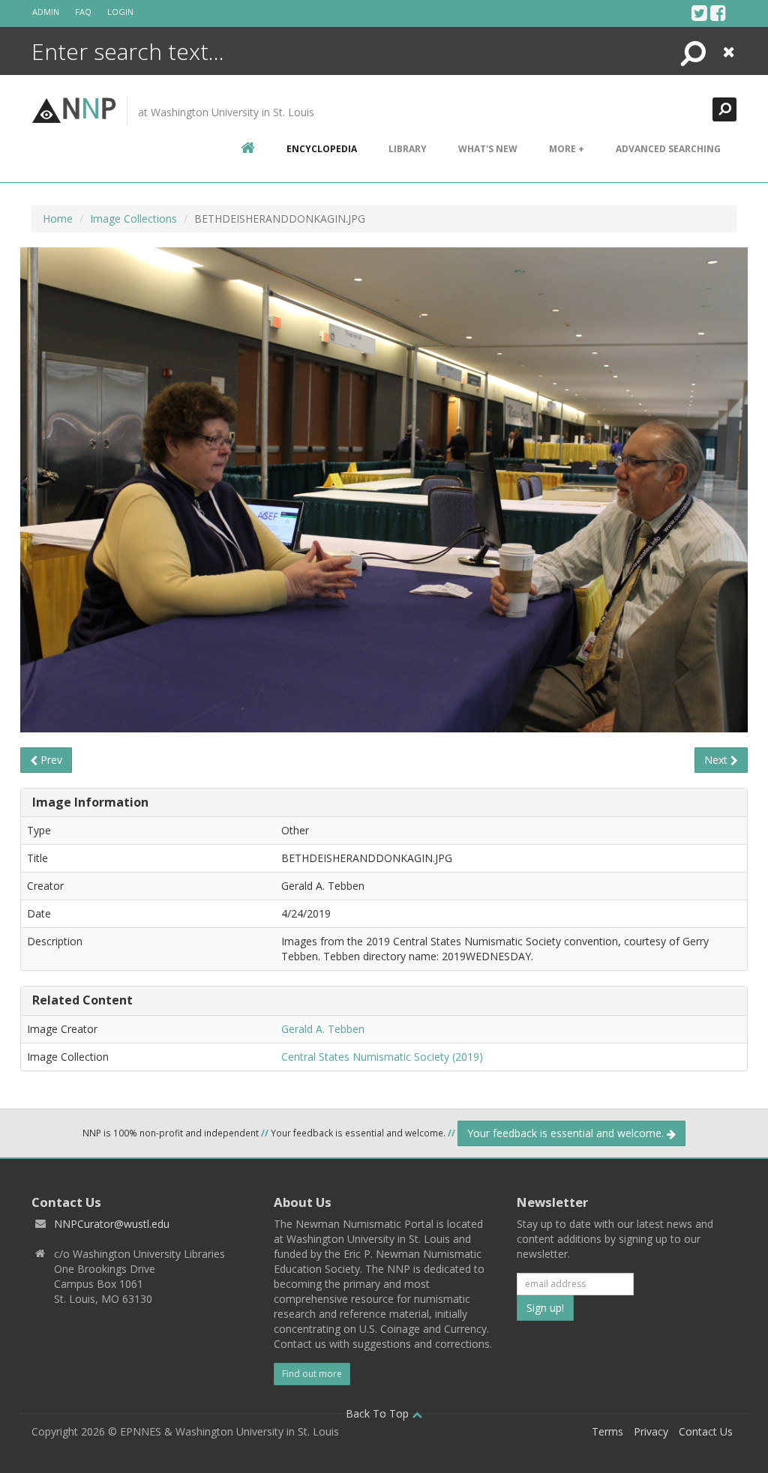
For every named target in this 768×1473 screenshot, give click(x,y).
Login (120, 11)
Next (717, 760)
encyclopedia (321, 148)
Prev (50, 760)
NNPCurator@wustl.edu (112, 1224)
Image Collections (133, 218)
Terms (607, 1431)
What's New (488, 148)
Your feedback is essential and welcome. (567, 1133)
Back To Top (379, 1413)
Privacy (651, 1431)
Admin (45, 11)
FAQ (83, 11)
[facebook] (718, 13)
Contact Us (706, 1431)
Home (58, 218)
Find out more (312, 1373)
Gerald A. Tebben (322, 1029)
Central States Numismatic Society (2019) (382, 1056)
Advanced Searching (668, 148)
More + (566, 148)
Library (407, 148)
